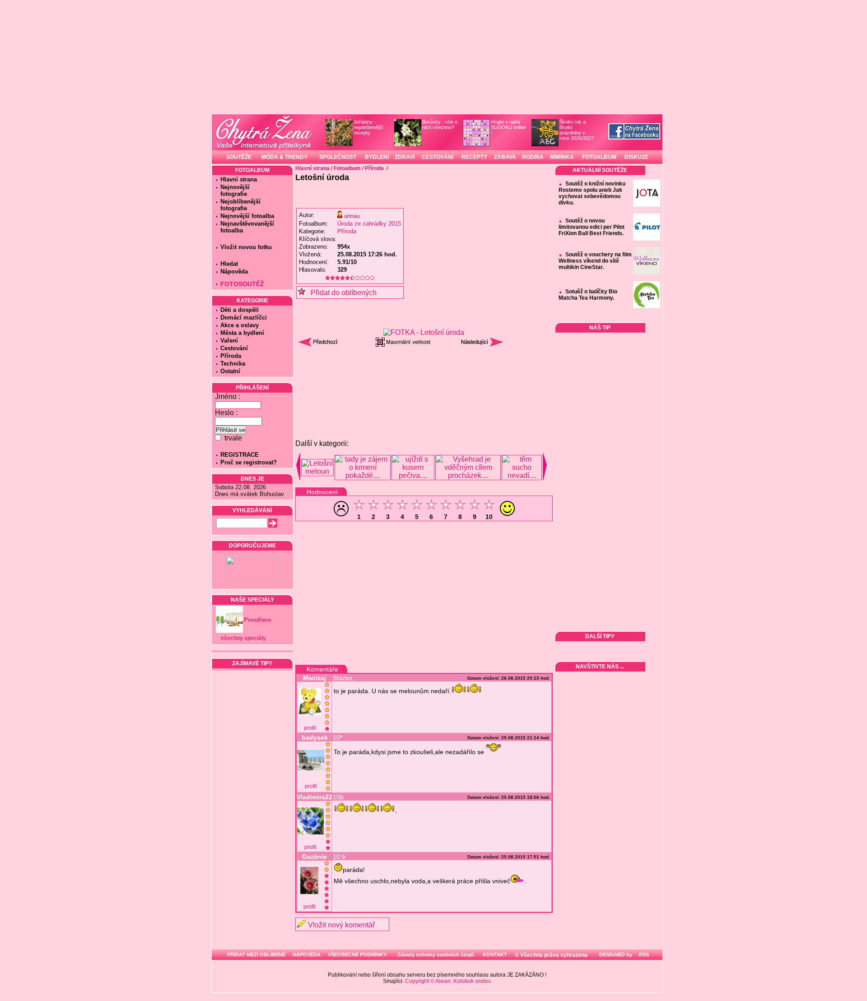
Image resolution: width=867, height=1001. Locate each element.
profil (310, 728)
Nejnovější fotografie (232, 190)
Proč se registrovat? (248, 462)
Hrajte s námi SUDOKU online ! (508, 127)
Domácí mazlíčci (243, 317)
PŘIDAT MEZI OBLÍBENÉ (256, 954)
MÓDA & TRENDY (284, 157)
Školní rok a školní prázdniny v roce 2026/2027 (576, 130)
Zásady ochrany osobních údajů (435, 954)
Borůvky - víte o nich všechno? (439, 124)
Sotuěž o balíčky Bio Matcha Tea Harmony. (588, 294)
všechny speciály (243, 638)
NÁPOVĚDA (307, 954)
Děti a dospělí (239, 309)
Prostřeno (257, 619)
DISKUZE (636, 157)
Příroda (230, 355)
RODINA (533, 157)
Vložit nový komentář (341, 925)
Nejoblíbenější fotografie (238, 205)
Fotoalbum (347, 168)
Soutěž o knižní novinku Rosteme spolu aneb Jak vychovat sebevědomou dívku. (592, 193)
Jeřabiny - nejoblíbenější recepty (368, 127)
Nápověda (234, 271)
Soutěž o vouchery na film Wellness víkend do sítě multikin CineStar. (595, 260)
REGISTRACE (239, 454)
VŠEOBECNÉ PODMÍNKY (357, 954)
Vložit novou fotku (246, 247)
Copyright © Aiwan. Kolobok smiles (448, 981)
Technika (232, 363)
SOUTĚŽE (239, 157)
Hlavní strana (238, 179)
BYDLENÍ (377, 157)
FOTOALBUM (599, 157)
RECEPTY (474, 157)
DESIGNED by (615, 954)
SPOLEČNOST (337, 157)
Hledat (229, 263)
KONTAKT (495, 954)
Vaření (229, 340)
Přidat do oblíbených (341, 293)
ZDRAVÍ (405, 157)
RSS (643, 954)
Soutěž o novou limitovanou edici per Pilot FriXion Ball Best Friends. (592, 227)
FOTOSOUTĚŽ (242, 283)
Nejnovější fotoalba (247, 216)
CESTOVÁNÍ (437, 157)
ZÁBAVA (505, 157)
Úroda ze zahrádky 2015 (369, 223)
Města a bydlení (242, 332)
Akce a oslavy (239, 325)
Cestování (234, 348)
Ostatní (230, 371)
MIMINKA (562, 157)
